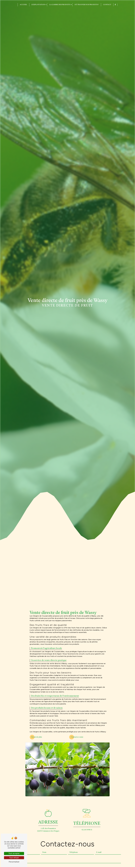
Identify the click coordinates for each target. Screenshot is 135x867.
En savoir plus (36, 737)
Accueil (23, 4)
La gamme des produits (59, 4)
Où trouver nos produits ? (87, 4)
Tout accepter (14, 853)
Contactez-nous (77, 737)
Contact (107, 4)
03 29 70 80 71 (87, 830)
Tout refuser (14, 858)
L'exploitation (38, 4)
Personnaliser (14, 862)
